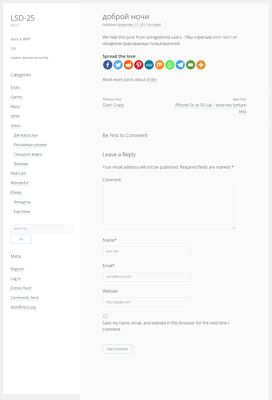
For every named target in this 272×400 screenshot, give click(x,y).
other (15, 115)
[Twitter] (118, 64)
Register (17, 268)
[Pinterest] (138, 64)
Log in (16, 278)
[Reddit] (128, 64)
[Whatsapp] (170, 64)
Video (15, 125)
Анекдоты (22, 201)
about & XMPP (21, 39)
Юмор (16, 192)
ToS (13, 48)
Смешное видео (28, 154)
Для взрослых (26, 135)
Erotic (15, 87)
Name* (110, 240)
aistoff (156, 25)
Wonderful (19, 182)
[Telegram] (180, 64)
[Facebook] (107, 64)
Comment (112, 180)
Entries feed (21, 288)
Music (15, 106)
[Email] (190, 64)
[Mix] (159, 64)
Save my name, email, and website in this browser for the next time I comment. (166, 326)
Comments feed (25, 297)
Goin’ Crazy (113, 105)
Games (17, 96)
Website (110, 291)
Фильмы (21, 163)
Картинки (22, 211)
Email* (109, 266)
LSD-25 (23, 18)
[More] (201, 64)
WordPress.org (23, 307)
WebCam (18, 173)
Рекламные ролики (30, 144)
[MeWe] (149, 64)
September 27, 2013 (132, 25)
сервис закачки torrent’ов (29, 57)
